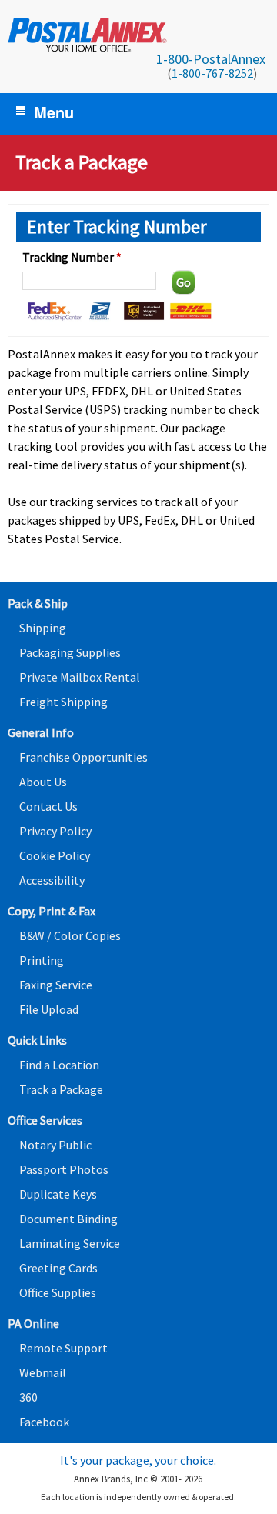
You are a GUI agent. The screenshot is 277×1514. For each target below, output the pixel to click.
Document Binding (68, 1218)
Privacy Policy (55, 831)
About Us (43, 781)
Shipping (42, 627)
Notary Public (55, 1144)
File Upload (48, 1009)
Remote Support (63, 1348)
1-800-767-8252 (212, 73)
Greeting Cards (58, 1268)
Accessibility (52, 880)
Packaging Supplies (70, 652)
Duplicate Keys (58, 1194)
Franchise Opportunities (83, 757)
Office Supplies (57, 1292)
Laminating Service (69, 1243)
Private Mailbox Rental (79, 677)
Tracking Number (72, 257)
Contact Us (48, 806)
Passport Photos (63, 1169)
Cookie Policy (54, 855)
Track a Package (61, 1089)
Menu (54, 112)
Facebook (44, 1421)
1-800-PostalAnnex (210, 59)
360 (28, 1397)
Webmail (42, 1372)
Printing (41, 960)
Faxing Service (55, 984)
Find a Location (59, 1064)
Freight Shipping (63, 701)
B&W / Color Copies (70, 935)
